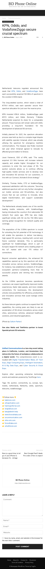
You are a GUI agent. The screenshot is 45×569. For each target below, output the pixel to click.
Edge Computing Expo (15, 363)
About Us (16, 560)
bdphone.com (10, 400)
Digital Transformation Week (23, 360)
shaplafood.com (11, 409)
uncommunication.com (13, 417)
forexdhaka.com (11, 423)
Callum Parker (15, 322)
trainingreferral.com (12, 406)
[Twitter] (9, 42)
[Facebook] (4, 42)
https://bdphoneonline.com (22, 483)
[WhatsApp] (19, 42)
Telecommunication (14, 18)
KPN (13, 91)
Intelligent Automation (33, 363)
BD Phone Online (9, 37)
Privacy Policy (29, 562)
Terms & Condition (17, 562)
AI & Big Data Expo (10, 365)
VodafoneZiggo (32, 91)
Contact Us (24, 560)
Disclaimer (32, 560)
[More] (24, 42)
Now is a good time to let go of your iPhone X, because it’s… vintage (11, 455)
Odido (18, 91)
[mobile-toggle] (3, 13)
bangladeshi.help (11, 412)
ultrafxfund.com (11, 426)
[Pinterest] (14, 42)
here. (39, 377)
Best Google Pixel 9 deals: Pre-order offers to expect (33, 454)
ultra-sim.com (10, 420)
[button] (42, 13)
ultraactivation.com (12, 403)
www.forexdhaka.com (13, 414)
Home (4, 18)
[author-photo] (22, 477)
